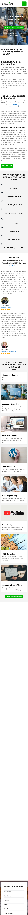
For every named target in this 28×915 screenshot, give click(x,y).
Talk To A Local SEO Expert (14, 596)
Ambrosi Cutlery (6, 307)
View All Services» (14, 266)
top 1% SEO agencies (16, 105)
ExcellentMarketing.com (8, 351)
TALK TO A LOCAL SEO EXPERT (14, 27)
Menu (25, 3)
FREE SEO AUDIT (7, 165)
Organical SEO (7, 3)
